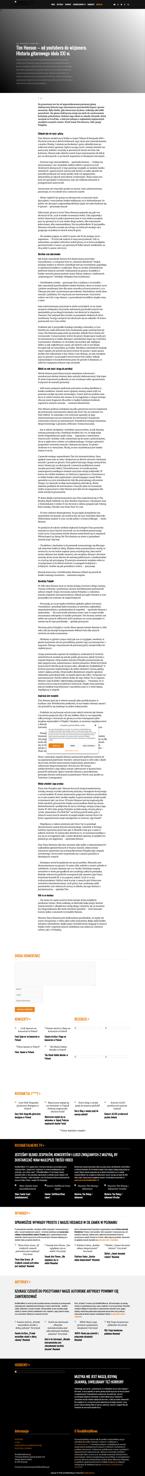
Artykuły (21, 1281)
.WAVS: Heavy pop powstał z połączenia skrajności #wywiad (86, 1336)
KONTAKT (19, 1439)
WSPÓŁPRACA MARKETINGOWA (28, 1445)
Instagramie (116, 1465)
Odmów (72, 745)
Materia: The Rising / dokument (83, 1195)
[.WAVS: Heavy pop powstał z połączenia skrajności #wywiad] (87, 1328)
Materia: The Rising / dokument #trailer (113, 1195)
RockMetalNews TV (28, 1145)
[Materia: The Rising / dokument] (87, 1189)
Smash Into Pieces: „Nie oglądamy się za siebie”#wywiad (55, 1260)
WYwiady (21, 1213)
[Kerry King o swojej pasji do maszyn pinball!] (87, 1105)
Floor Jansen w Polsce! (24, 1052)
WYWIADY (68, 4)
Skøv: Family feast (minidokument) (22, 1195)
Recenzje (80, 1019)
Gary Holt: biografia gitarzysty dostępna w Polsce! (28, 1115)
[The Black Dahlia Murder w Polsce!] (58, 1050)
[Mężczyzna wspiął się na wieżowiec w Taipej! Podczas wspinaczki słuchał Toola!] (58, 1111)
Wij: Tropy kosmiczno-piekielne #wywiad (113, 1331)
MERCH (98, 4)
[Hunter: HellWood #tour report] (58, 1189)
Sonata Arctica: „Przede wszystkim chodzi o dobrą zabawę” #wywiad (25, 1336)
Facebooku (105, 1465)
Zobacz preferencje (89, 745)
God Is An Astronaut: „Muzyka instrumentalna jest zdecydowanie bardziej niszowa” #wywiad (57, 1344)
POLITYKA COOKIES (23, 1448)
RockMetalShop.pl (89, 1473)
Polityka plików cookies (72, 750)
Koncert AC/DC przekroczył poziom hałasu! (116, 1115)
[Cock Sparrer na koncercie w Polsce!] (28, 1031)
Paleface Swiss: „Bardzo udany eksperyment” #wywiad (87, 1258)
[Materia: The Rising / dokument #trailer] (117, 1189)
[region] (72, 51)
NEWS (53, 4)
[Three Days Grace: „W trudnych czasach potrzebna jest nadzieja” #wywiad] (28, 1254)
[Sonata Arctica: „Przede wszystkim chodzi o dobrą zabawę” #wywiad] (28, 1328)
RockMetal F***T (26, 1093)
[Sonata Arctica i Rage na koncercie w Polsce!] (58, 1031)
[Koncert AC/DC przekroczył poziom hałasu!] (117, 1108)
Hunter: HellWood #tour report (55, 1195)
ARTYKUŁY (60, 4)
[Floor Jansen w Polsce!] (27, 1047)
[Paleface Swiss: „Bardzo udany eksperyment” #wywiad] (87, 1251)
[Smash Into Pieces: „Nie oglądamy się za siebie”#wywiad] (58, 1251)
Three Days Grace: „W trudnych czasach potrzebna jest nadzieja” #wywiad (27, 1263)
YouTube (78, 1467)
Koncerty (22, 1019)
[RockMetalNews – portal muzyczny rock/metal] (27, 4)
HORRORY (21, 1364)
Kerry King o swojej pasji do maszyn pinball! (86, 1112)
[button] (95, 725)
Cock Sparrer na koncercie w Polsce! (27, 1038)
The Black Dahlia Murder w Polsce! (56, 1056)
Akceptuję (56, 745)
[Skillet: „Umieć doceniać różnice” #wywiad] (117, 1248)
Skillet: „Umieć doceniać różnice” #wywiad (114, 1255)
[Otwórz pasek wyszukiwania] (128, 4)
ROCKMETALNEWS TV (79, 4)
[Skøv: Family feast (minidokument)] (28, 1189)
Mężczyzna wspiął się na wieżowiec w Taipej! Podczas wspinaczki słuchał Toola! (57, 1120)
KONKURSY (91, 4)
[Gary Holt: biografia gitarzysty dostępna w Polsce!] (28, 1108)
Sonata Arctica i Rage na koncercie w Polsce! (55, 1038)
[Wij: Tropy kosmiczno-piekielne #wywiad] (117, 1325)
